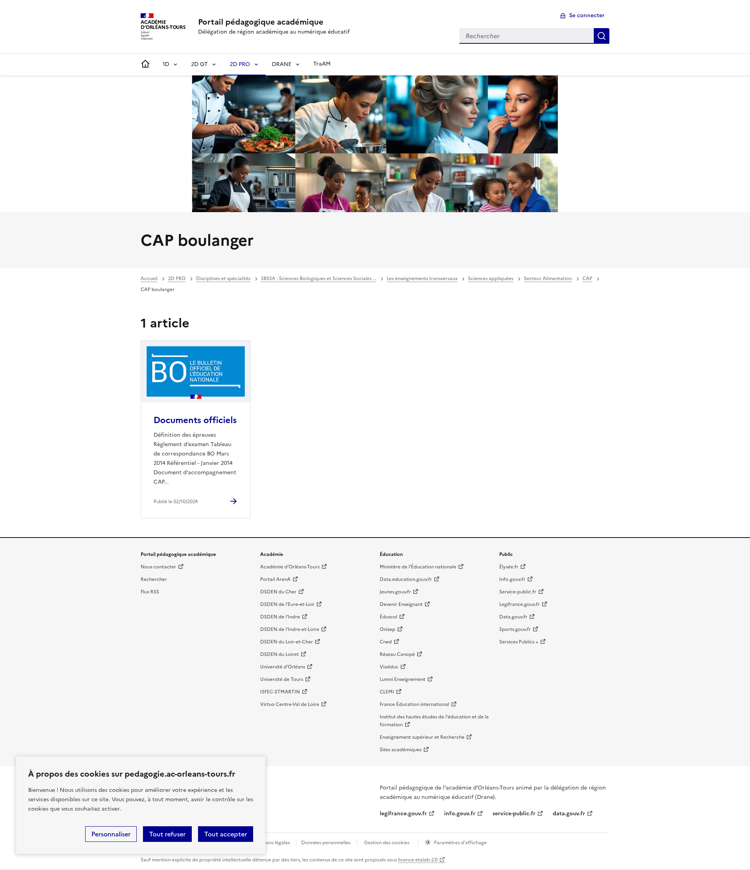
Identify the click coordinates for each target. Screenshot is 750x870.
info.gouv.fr (459, 813)
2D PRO (240, 64)
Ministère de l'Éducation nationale (418, 566)
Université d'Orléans (282, 666)
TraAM (321, 64)
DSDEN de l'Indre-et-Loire (289, 629)
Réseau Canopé (397, 654)
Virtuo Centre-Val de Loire (289, 704)
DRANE (281, 64)
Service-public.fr (517, 591)
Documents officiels (195, 420)
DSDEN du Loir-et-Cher (286, 641)
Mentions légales (271, 842)
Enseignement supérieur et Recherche (422, 737)
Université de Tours (281, 679)
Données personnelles (325, 842)
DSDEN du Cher (278, 591)
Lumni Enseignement (402, 679)
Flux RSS (150, 591)
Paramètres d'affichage (460, 842)
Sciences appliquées (490, 278)
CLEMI (387, 691)
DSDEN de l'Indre (280, 616)
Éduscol (388, 616)
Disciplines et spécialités (223, 278)
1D (165, 64)
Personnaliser (110, 834)
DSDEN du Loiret (279, 654)
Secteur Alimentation (548, 278)
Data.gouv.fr (513, 616)
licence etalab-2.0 (418, 859)
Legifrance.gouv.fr (519, 604)
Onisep (387, 629)
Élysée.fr (508, 566)
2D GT (199, 64)
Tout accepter (225, 834)
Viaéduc (389, 666)
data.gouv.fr (569, 813)
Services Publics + (518, 641)
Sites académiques (400, 749)
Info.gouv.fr (512, 579)
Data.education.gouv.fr (406, 579)
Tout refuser (167, 834)
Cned (386, 641)
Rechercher (601, 36)
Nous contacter (158, 566)
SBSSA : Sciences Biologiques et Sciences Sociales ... (318, 278)
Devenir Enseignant (401, 604)
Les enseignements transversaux (422, 278)
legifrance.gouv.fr (403, 813)
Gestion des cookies (386, 842)
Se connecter (587, 15)
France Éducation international (414, 704)
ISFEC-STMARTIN (280, 691)
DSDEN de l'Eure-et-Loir (287, 604)
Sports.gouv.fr (515, 629)
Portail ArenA (275, 579)
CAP (587, 278)
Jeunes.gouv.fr (395, 591)
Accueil (149, 278)
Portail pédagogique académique (260, 22)
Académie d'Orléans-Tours (290, 566)
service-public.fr (514, 813)
